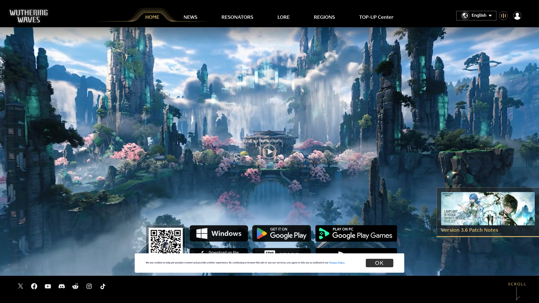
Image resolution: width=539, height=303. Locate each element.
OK (379, 263)
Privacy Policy (336, 263)
